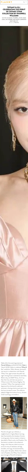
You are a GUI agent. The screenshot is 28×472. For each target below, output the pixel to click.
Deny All (14, 466)
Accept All (14, 463)
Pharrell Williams (6, 365)
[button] (26, 2)
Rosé (23, 365)
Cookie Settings (14, 470)
